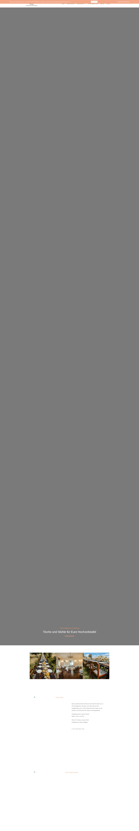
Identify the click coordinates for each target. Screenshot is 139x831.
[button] (31, 666)
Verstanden (94, 2)
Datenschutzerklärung (123, 1)
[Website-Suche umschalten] (112, 3)
